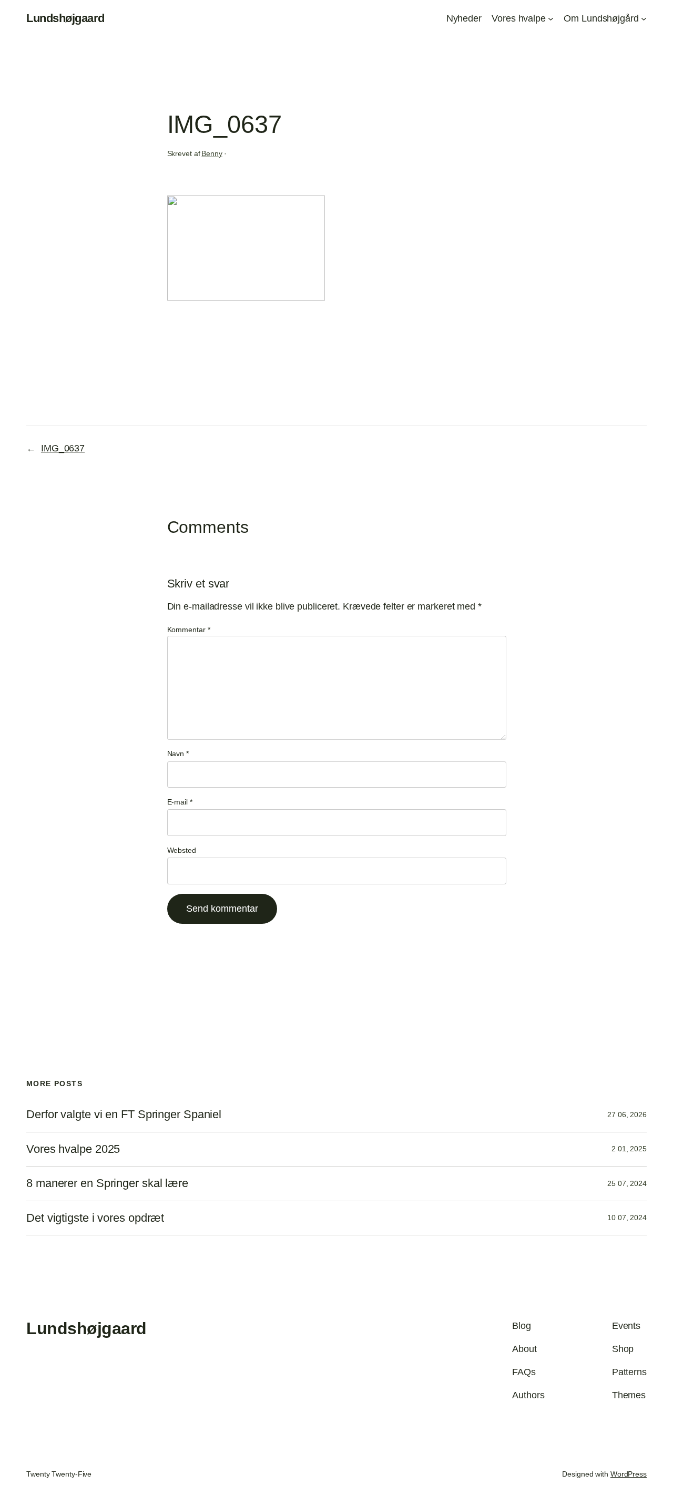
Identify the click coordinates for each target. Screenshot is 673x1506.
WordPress (628, 1474)
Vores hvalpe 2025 (73, 1149)
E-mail (179, 802)
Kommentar (188, 629)
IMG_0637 (63, 448)
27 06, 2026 (627, 1114)
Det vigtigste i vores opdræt (95, 1218)
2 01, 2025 (629, 1148)
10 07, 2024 (627, 1217)
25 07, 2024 (627, 1183)
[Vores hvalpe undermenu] (551, 19)
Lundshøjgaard (65, 18)
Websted (181, 850)
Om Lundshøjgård (601, 18)
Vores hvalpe (519, 18)
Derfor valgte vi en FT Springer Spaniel (123, 1114)
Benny (211, 153)
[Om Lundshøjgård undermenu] (644, 19)
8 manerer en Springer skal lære (107, 1183)
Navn (178, 753)
